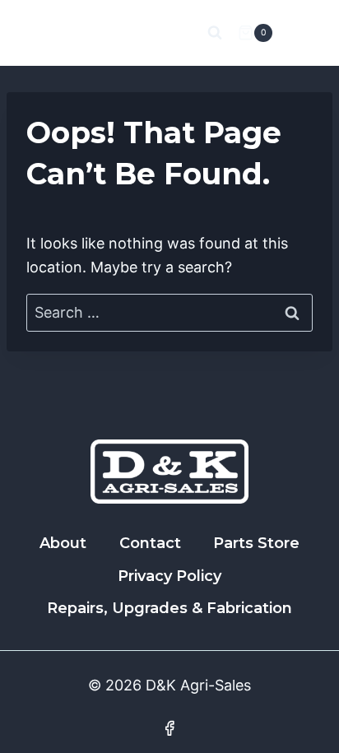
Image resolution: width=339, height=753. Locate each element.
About (62, 543)
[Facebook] (169, 728)
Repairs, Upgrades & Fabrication (169, 608)
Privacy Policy (169, 576)
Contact (150, 543)
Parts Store (256, 543)
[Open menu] (300, 32)
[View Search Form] (215, 33)
